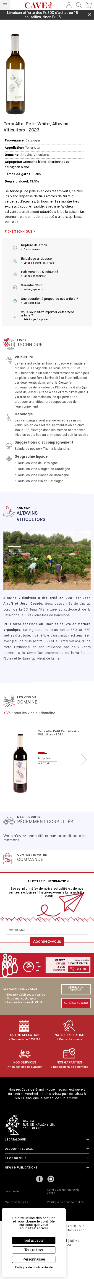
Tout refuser (33, 1250)
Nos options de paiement (70, 1067)
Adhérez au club (76, 1003)
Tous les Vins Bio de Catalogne (40, 481)
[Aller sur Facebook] (39, 1179)
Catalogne (33, 140)
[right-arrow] (84, 760)
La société (12, 1191)
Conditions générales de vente (63, 1192)
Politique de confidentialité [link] (34, 1267)
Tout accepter (34, 1240)
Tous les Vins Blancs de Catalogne (43, 475)
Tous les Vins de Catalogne (37, 463)
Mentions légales (16, 1202)
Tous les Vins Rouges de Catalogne (43, 469)
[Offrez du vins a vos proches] (47, 965)
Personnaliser (34, 1259)
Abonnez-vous (47, 942)
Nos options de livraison (26, 1067)
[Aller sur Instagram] (50, 1179)
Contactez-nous (70, 1039)
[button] (69, 5)
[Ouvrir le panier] (89, 5)
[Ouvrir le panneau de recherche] (79, 5)
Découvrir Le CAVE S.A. (26, 1039)
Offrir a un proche (76, 989)
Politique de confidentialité (65, 1202)
